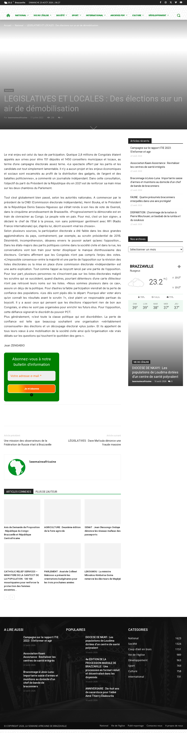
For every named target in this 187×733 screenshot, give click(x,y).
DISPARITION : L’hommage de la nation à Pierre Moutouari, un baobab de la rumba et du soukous (155, 216)
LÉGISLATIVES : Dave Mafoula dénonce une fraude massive (94, 442)
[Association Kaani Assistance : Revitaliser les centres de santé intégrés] (12, 657)
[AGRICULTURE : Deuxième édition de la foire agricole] (62, 511)
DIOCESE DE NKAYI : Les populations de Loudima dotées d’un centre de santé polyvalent (155, 372)
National (19, 25)
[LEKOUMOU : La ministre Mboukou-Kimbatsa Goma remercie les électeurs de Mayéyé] (103, 555)
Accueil (7, 25)
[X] (171, 3)
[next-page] (12, 597)
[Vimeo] (176, 3)
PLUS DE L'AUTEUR (46, 491)
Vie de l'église (141, 362)
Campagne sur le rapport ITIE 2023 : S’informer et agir (151, 149)
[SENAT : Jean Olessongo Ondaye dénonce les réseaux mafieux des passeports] (103, 511)
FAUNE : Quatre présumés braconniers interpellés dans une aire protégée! (152, 199)
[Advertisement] (51, 54)
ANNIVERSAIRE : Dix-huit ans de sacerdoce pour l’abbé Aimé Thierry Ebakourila (102, 692)
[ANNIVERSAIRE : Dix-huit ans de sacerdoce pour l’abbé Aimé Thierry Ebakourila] (74, 692)
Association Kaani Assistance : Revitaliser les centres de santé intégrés (155, 165)
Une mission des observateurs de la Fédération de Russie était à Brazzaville (27, 442)
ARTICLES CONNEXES (18, 491)
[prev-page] (6, 597)
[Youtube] (181, 3)
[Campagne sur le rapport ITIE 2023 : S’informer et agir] (12, 641)
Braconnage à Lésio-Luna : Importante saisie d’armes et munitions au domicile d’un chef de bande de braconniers (156, 182)
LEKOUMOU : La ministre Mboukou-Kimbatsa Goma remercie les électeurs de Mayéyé (103, 575)
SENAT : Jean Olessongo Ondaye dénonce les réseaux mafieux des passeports (103, 531)
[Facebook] (161, 3)
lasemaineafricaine (17, 117)
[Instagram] (166, 3)
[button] (178, 15)
